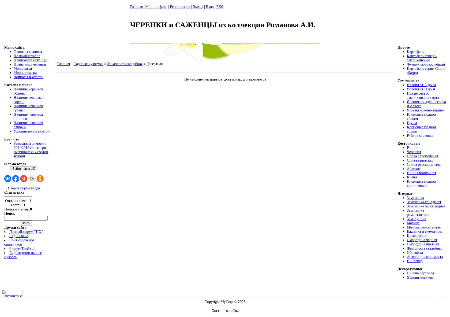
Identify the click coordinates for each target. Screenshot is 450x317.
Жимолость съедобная (124, 64)
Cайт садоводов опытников (19, 242)
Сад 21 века (18, 236)
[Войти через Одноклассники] (40, 178)
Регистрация (180, 7)
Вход (210, 7)
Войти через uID (23, 168)
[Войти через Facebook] (15, 178)
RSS (219, 7)
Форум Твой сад (22, 249)
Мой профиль (156, 7)
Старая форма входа (24, 188)
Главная (136, 7)
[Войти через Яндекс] (23, 178)
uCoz (235, 311)
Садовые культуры (88, 64)
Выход (198, 7)
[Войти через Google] (32, 178)
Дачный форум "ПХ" (26, 232)
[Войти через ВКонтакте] (7, 178)
